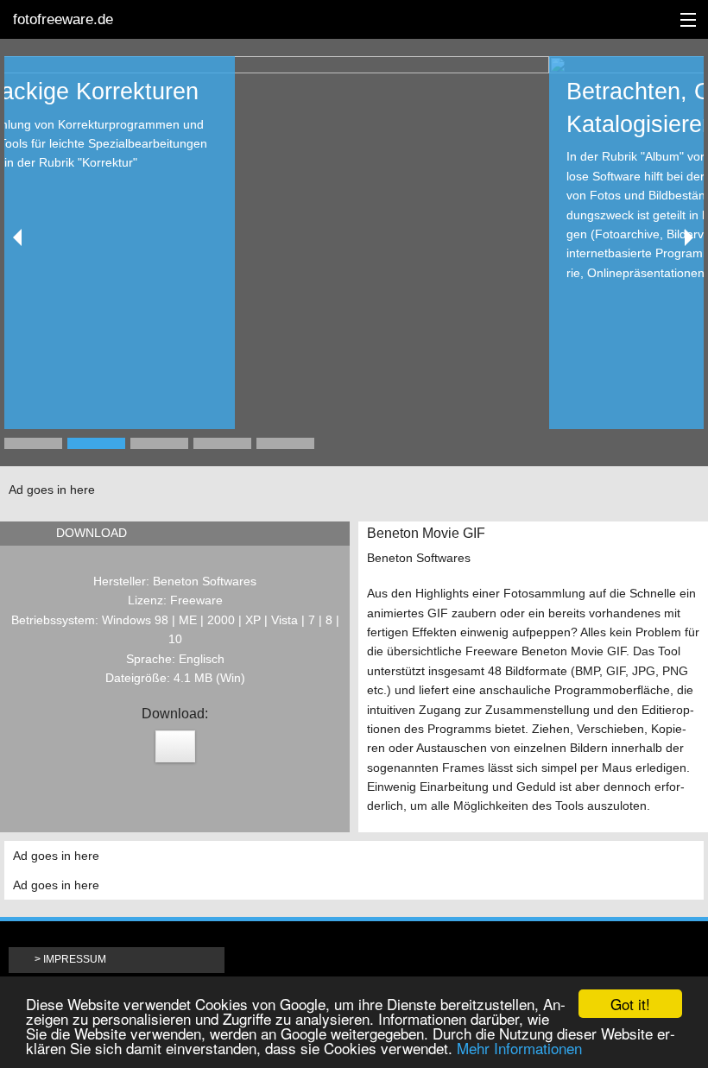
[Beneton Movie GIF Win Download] (175, 746)
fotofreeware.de (63, 19)
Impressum (74, 959)
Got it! (630, 1003)
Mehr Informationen (519, 1048)
